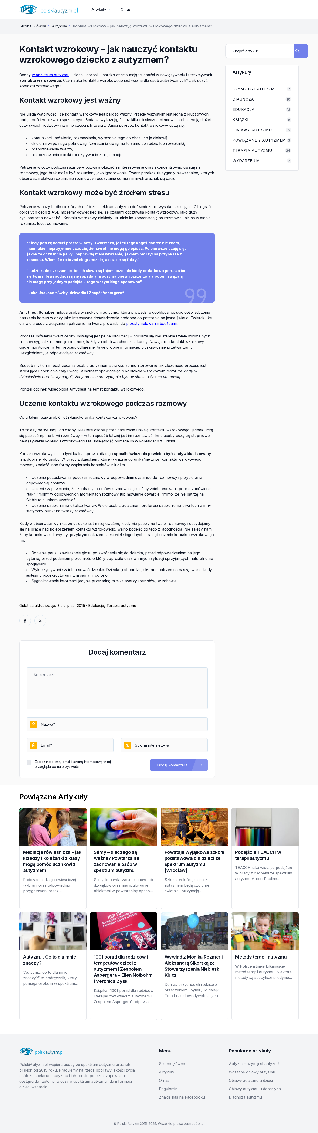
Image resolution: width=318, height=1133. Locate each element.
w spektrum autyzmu (50, 74)
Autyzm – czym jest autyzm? (254, 1063)
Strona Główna (32, 26)
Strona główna (172, 1063)
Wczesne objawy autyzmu (252, 1072)
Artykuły (98, 9)
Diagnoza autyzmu (245, 1097)
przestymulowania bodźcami (151, 323)
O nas (126, 9)
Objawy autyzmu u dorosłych (255, 1088)
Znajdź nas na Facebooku (182, 1097)
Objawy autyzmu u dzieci (251, 1080)
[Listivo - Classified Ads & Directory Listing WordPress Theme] (48, 9)
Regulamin (168, 1088)
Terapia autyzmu (121, 605)
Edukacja (96, 605)
